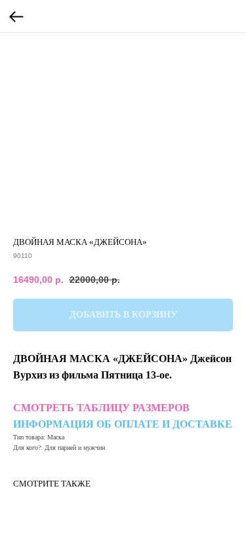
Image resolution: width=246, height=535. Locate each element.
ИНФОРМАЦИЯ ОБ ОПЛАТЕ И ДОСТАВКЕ (122, 424)
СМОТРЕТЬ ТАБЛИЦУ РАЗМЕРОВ (101, 407)
